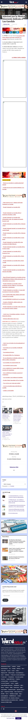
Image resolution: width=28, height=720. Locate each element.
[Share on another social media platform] (24, 32)
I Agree (18, 718)
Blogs (20, 693)
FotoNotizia (7, 675)
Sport (2, 691)
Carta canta (3, 670)
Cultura (17, 670)
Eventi (2, 675)
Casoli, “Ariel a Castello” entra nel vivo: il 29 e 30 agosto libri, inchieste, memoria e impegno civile (17, 550)
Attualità (13, 668)
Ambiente (14, 666)
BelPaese (18, 668)
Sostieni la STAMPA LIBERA (6, 702)
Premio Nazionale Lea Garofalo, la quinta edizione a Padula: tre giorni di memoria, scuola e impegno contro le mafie (18, 417)
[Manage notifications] (16, 711)
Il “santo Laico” (4, 677)
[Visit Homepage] (14, 2)
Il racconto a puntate (19, 677)
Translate (12, 486)
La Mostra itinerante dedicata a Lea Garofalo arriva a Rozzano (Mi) (6, 416)
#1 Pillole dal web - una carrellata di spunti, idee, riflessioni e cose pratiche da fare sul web (17, 501)
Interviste (3, 679)
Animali (18, 666)
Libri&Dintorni (16, 685)
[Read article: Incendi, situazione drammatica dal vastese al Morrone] (5, 558)
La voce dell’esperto (13, 681)
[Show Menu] (1, 2)
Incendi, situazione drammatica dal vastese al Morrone (16, 557)
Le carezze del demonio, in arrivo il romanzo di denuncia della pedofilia (16, 496)
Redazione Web (6, 24)
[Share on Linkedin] (10, 32)
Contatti (19, 696)
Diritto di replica (11, 672)
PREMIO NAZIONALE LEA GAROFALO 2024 (9, 700)
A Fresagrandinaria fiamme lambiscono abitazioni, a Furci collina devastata (17, 506)
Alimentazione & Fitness (5, 666)
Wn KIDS (2, 693)
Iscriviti (5, 600)
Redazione (21, 700)
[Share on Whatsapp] (14, 32)
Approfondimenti (4, 668)
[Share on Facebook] (3, 32)
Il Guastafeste (11, 677)
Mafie (22, 685)
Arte (10, 668)
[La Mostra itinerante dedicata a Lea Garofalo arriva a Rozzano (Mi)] (7, 410)
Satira (21, 687)
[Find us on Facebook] (1, 709)
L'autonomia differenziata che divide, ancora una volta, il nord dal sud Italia (16, 510)
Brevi (23, 668)
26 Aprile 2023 (14, 24)
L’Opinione (18, 679)
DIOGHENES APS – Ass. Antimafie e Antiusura (10, 698)
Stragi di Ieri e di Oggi (9, 691)
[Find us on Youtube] (3, 709)
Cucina (13, 670)
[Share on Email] (20, 32)
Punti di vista (16, 687)
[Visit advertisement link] (14, 6)
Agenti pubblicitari (4, 696)
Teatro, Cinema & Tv (18, 691)
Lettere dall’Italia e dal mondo (6, 685)
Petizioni (7, 687)
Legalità (16, 683)
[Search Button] (26, 2)
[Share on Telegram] (17, 32)
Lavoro (12, 683)
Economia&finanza (19, 672)
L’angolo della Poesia (10, 679)
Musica (2, 687)
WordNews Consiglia (14, 693)
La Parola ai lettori (4, 681)
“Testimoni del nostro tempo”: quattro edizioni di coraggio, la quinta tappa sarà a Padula (7, 434)
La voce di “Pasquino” (5, 683)
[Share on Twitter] (7, 32)
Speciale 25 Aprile (11, 689)
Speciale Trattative (20, 689)
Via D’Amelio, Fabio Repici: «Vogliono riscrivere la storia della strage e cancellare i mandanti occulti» (17, 542)
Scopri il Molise (4, 689)
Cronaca (8, 670)
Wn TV (7, 693)
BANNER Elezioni (12, 696)
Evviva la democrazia (13, 513)
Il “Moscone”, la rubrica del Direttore (18, 675)
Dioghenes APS (4, 672)
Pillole (11, 687)
